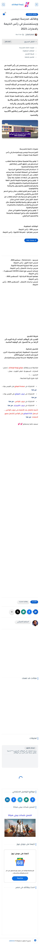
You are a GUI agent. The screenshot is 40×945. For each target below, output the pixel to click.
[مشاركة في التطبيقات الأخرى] (11, 611)
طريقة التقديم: (29, 54)
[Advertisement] (20, 313)
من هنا (34, 390)
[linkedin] (7, 799)
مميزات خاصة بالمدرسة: (26, 48)
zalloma (11, 941)
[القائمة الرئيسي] (36, 4)
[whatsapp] (26, 799)
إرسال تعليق (30, 748)
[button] (29, 611)
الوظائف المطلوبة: (28, 51)
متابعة (20, 878)
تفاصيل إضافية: (29, 57)
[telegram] (20, 799)
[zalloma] (20, 4)
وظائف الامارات (32, 14)
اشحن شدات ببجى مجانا (20, 815)
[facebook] (32, 799)
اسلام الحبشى (30, 34)
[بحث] (3, 4)
